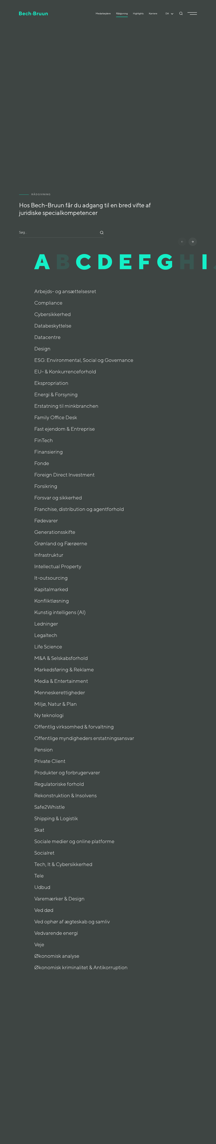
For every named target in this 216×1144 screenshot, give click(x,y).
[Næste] (192, 241)
